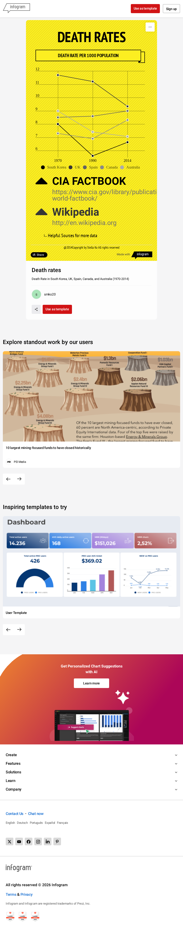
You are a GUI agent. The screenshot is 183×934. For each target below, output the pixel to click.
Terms (11, 894)
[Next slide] (19, 479)
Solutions (13, 772)
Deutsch (22, 823)
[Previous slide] (8, 479)
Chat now (36, 813)
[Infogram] (16, 8)
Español (50, 823)
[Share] (36, 309)
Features (13, 763)
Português (36, 823)
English (10, 823)
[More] (150, 27)
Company (13, 789)
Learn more (91, 683)
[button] (55, 167)
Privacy (26, 894)
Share (40, 255)
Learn (10, 780)
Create (11, 755)
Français (62, 823)
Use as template (145, 8)
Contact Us (14, 813)
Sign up (171, 9)
